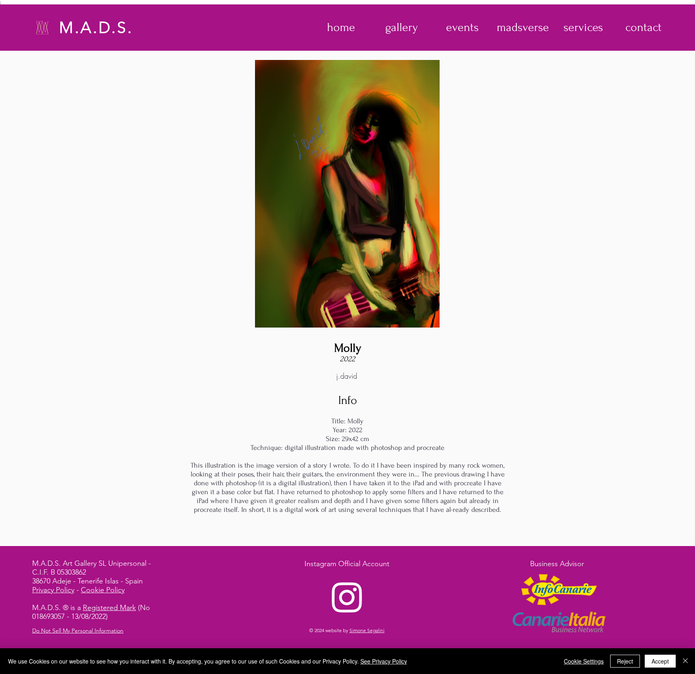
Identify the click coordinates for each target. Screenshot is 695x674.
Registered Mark (109, 607)
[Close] (685, 661)
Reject (625, 661)
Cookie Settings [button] (584, 661)
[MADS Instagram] (347, 597)
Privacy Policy (53, 589)
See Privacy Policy (383, 661)
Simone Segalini (367, 630)
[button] (401, 27)
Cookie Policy (103, 589)
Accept (660, 661)
